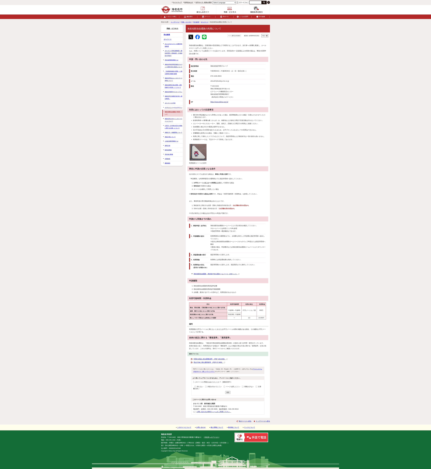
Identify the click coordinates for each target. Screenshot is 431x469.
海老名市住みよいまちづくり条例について (173, 79)
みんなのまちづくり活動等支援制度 (173, 45)
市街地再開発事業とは (171, 60)
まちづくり (204, 22)
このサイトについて (184, 427)
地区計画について (170, 137)
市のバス (226, 16)
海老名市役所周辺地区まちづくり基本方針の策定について (173, 66)
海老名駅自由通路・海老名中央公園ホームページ (216, 274)
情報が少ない (249, 386)
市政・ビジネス (186, 22)
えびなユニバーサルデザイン (173, 107)
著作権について (233, 427)
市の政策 (196, 22)
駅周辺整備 (168, 150)
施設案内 (189, 16)
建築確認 (167, 163)
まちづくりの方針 (170, 103)
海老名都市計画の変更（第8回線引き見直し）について (173, 86)
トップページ (175, 22)
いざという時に (171, 16)
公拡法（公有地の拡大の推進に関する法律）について (173, 127)
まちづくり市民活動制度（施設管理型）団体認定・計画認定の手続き (173, 53)
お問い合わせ (201, 427)
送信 (227, 392)
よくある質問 (243, 16)
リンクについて (249, 427)
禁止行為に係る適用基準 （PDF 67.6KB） (208, 362)
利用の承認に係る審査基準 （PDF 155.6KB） (210, 359)
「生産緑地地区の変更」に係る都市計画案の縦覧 (173, 73)
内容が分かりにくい (215, 386)
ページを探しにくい (233, 386)
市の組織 (262, 16)
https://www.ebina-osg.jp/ (219, 102)
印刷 (263, 35)
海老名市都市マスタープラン (173, 92)
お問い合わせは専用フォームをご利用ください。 (214, 412)
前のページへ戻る (245, 421)
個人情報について (217, 427)
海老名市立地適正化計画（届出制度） (173, 97)
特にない (200, 386)
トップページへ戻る (263, 421)
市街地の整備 (169, 154)
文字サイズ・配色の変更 (204, 2)
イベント (208, 16)
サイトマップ (177, 2)
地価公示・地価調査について (173, 132)
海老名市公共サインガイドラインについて (173, 120)
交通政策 (167, 159)
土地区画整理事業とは (171, 141)
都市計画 (167, 145)
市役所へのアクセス (212, 437)
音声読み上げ (188, 2)
